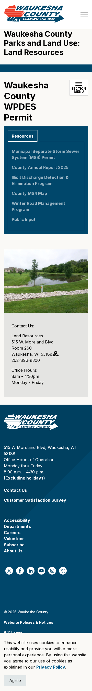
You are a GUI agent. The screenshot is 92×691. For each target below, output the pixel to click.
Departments (17, 526)
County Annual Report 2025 (40, 167)
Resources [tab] (22, 136)
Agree (15, 680)
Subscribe (14, 544)
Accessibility (17, 520)
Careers (12, 532)
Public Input (24, 219)
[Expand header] (84, 14)
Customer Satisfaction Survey (35, 500)
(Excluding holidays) (24, 478)
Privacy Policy (50, 667)
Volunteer (14, 538)
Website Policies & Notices (28, 622)
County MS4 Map (29, 193)
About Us (13, 550)
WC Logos (13, 633)
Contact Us (15, 490)
